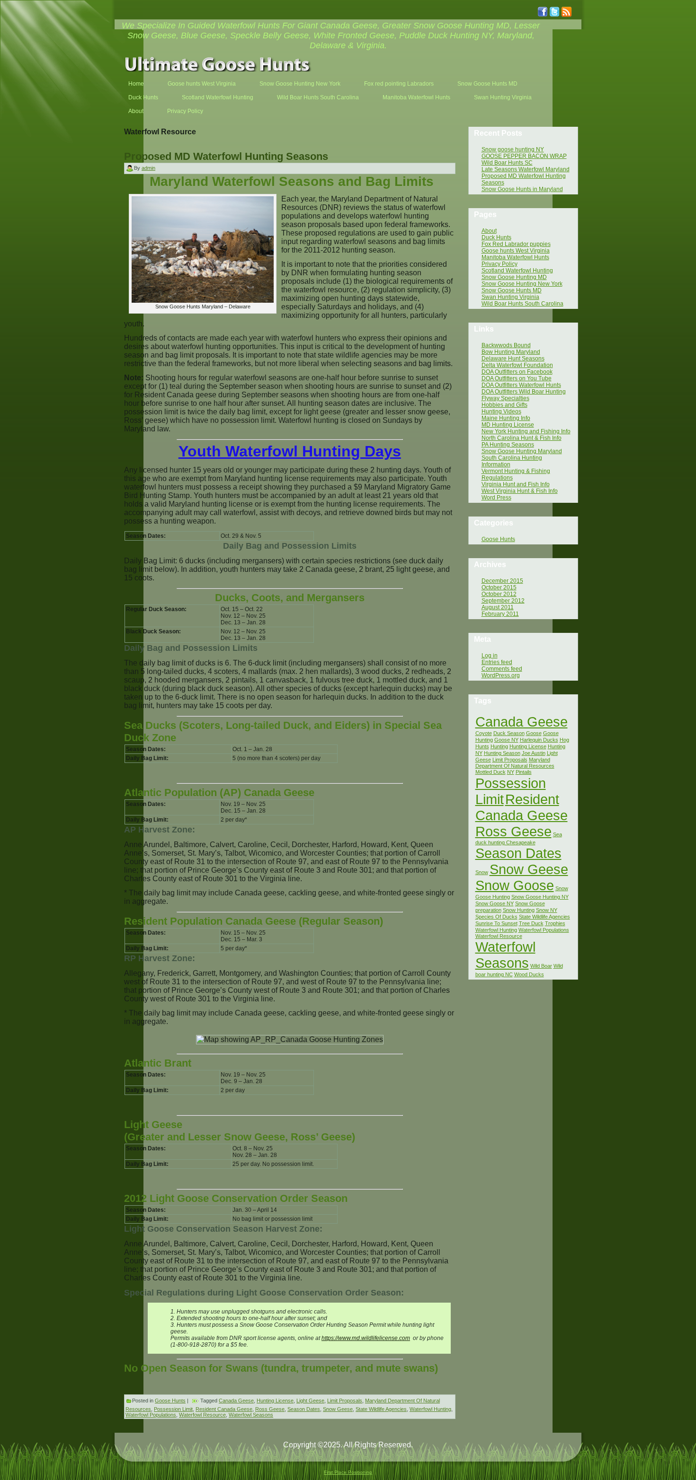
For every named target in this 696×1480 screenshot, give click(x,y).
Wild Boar (541, 966)
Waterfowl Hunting (430, 1409)
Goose (534, 733)
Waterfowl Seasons (251, 1415)
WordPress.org (501, 675)
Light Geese (310, 1400)
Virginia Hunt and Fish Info (516, 484)
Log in (490, 655)
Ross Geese (270, 1409)
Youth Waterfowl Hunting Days (289, 451)
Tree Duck (531, 923)
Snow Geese (338, 1409)
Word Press (496, 497)
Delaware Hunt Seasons (513, 358)
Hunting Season (502, 753)
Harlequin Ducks (539, 740)
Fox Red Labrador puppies (516, 244)
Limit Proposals (344, 1400)
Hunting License (275, 1400)
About (489, 231)
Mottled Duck (490, 772)
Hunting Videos (501, 411)
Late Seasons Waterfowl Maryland (526, 169)
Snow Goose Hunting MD (514, 277)
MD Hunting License (508, 424)
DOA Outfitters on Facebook (517, 371)
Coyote (483, 733)
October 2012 (499, 594)
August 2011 (498, 607)
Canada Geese (236, 1400)
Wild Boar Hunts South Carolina (522, 303)
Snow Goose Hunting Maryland (522, 451)
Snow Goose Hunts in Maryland (522, 189)
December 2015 (502, 581)
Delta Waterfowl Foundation (517, 365)
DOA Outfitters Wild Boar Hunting (524, 391)
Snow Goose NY (494, 903)
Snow (481, 872)
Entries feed (497, 662)
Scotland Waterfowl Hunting (517, 270)
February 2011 (500, 614)
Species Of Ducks (496, 917)
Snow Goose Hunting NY (540, 897)
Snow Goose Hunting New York (522, 283)
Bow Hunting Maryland (511, 352)
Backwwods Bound (506, 345)
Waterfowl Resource (202, 1415)
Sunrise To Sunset (496, 923)
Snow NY (546, 910)
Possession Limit (173, 1409)
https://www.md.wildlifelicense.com (365, 1338)
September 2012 (503, 600)
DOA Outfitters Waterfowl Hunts (521, 385)
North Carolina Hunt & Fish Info (522, 438)
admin (148, 168)
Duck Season (509, 733)
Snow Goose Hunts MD (512, 290)
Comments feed (502, 669)
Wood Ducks (529, 974)
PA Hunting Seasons (508, 444)
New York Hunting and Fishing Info (526, 431)
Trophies (555, 923)
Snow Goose (514, 885)
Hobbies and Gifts (504, 405)
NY (510, 772)
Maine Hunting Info (506, 418)
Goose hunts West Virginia (516, 250)
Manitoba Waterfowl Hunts (515, 257)
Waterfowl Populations (150, 1415)
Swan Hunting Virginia (510, 297)
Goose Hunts (170, 1400)
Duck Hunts (496, 237)
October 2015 (499, 587)
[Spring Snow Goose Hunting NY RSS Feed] (124, 1450)
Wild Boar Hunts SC (507, 162)
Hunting (499, 746)
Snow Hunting (519, 910)
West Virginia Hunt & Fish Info (520, 491)
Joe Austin (533, 753)
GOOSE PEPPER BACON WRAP (524, 156)
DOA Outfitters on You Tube (517, 378)
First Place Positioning (348, 1472)
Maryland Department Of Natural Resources (514, 763)
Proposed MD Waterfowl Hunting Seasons (226, 156)
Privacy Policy (500, 264)
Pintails (524, 772)
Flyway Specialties (505, 398)
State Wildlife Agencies (381, 1409)
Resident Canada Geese (224, 1409)
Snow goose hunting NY (513, 149)
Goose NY (506, 740)
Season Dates (303, 1409)
